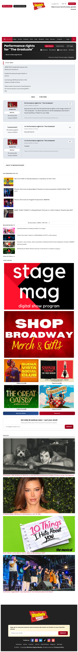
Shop (47, 39)
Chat (31, 39)
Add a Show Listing (20, 6)
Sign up (69, 427)
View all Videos (8, 256)
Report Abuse (63, 50)
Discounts (57, 413)
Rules (72, 50)
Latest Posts (60, 46)
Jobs (35, 39)
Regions (52, 644)
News (14, 39)
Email (33, 97)
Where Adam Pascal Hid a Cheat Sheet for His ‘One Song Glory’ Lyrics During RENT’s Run (18, 88)
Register (59, 39)
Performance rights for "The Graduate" (38, 103)
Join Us (37, 644)
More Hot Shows (21, 413)
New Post (45, 50)
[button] (74, 39)
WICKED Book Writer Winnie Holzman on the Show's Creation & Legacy (38, 249)
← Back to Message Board (13, 55)
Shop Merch (8, 6)
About (25, 644)
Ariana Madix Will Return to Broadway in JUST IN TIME (22, 514)
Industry (25, 39)
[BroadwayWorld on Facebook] (32, 640)
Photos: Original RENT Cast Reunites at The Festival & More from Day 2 (28, 592)
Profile (12, 112)
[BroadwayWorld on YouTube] (53, 640)
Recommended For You (10, 173)
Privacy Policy (59, 647)
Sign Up (63, 633)
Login (67, 39)
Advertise (19, 644)
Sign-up (64, 3)
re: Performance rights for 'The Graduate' (39, 126)
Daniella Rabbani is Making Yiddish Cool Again (31, 228)
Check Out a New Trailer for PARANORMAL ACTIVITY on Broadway (37, 235)
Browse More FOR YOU (37, 223)
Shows (20, 39)
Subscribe (43, 97)
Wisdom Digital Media (34, 647)
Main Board (49, 46)
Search (53, 50)
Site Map (59, 644)
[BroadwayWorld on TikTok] (45, 640)
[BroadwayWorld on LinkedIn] (40, 640)
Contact (30, 644)
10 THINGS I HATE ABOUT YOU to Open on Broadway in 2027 (24, 553)
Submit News (45, 644)
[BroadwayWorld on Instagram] (36, 640)
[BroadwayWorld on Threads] (49, 640)
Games (52, 39)
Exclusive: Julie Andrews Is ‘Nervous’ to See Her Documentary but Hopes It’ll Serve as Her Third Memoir (38, 475)
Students (41, 39)
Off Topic (70, 46)
